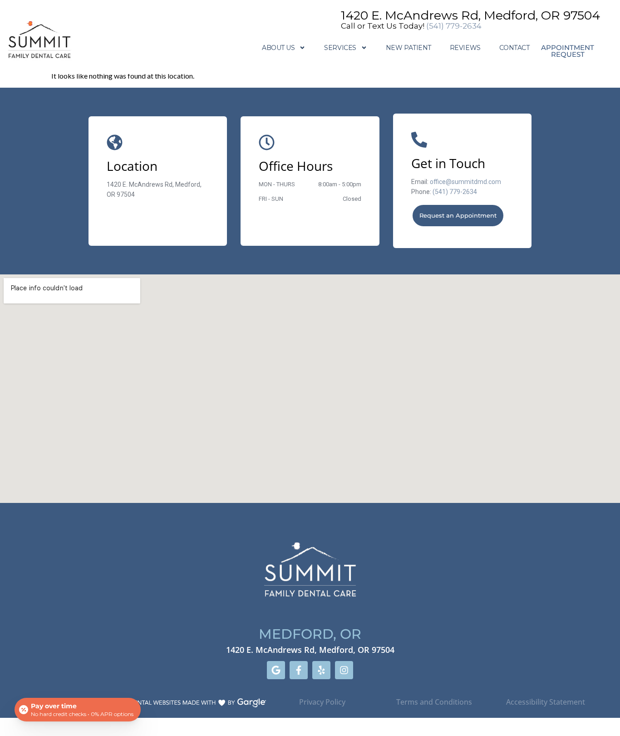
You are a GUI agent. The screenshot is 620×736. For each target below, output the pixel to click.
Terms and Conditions (434, 702)
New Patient (408, 48)
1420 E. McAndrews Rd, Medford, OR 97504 (470, 15)
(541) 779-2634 (454, 25)
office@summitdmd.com (465, 181)
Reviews (465, 48)
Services (340, 48)
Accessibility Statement (546, 702)
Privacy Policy (322, 702)
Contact (514, 48)
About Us (278, 48)
